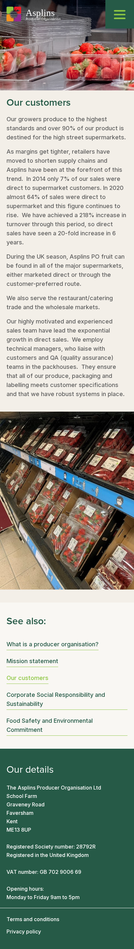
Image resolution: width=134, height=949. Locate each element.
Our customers (27, 677)
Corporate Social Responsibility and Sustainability (56, 699)
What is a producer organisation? (53, 644)
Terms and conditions (33, 919)
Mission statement (32, 661)
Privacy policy (24, 931)
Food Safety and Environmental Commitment (50, 725)
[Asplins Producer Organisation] (33, 13)
